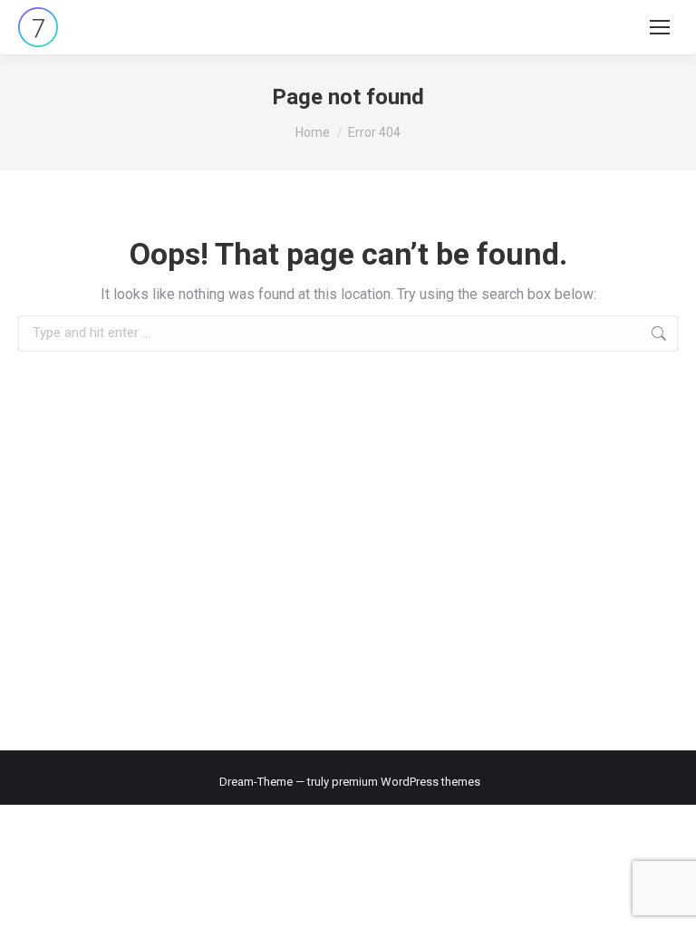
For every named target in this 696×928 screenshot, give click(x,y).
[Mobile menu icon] (660, 27)
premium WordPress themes (406, 781)
